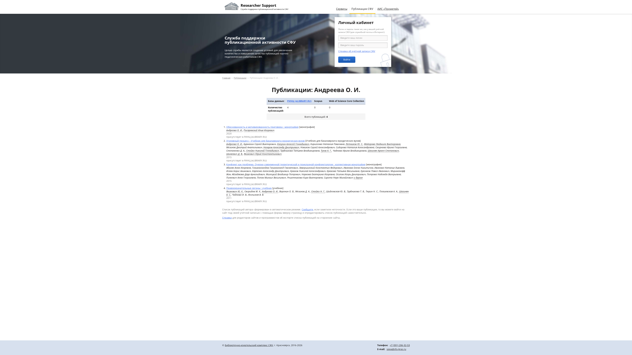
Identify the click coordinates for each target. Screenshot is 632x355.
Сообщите (307, 209)
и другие (358, 177)
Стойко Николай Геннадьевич (262, 150)
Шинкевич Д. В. (234, 153)
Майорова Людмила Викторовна (382, 144)
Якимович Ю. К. (234, 191)
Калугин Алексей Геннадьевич (293, 144)
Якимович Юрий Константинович (263, 153)
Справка (227, 217)
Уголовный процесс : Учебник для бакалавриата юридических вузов (265, 140)
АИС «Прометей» (388, 9)
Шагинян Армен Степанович (383, 150)
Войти (346, 59)
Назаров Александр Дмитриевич (281, 147)
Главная (226, 77)
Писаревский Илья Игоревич (259, 130)
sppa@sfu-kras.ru (396, 349)
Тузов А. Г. (326, 150)
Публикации (240, 77)
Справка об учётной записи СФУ (356, 51)
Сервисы (341, 9)
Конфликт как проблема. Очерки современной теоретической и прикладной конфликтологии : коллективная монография (295, 164)
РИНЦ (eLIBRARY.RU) (299, 101)
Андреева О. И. (234, 130)
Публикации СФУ (362, 9)
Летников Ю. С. (354, 144)
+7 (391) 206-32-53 (400, 345)
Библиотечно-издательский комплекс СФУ (249, 345)
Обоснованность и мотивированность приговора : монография (262, 127)
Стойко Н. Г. (318, 191)
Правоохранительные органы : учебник (249, 188)
